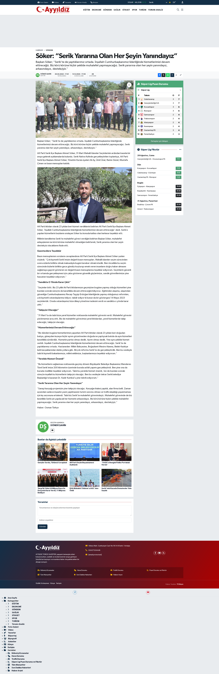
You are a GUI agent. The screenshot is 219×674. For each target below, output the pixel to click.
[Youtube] (159, 553)
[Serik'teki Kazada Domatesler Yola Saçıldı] (117, 478)
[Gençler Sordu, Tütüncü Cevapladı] (53, 452)
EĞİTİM (86, 10)
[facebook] (75, 592)
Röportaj (12, 636)
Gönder (42, 527)
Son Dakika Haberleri (84, 575)
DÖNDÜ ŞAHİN (58, 425)
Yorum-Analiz (82, 2)
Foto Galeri (44, 2)
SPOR (134, 10)
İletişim (95, 2)
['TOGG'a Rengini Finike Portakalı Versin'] (117, 452)
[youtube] (148, 592)
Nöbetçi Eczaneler (47, 570)
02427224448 (94, 550)
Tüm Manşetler (45, 575)
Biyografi (12, 639)
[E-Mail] (52, 430)
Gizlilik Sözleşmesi (42, 583)
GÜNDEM (107, 10)
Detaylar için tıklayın (159, 141)
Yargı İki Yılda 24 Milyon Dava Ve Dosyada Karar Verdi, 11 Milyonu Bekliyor (51, 490)
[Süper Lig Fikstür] (180, 150)
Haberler (39, 50)
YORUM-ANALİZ (155, 10)
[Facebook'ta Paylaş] (159, 75)
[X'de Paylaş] (163, 75)
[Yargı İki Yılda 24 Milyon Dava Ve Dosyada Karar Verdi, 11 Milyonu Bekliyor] (53, 478)
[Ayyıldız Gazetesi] (53, 10)
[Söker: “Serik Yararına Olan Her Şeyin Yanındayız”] (84, 109)
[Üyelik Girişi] (181, 2)
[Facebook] (155, 553)
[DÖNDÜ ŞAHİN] (43, 427)
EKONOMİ (96, 10)
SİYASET (126, 10)
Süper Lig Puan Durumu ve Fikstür (27, 662)
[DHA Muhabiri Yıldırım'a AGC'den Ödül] (85, 478)
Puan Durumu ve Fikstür (158, 570)
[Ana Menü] (182, 9)
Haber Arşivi (117, 575)
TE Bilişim (180, 584)
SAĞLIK (117, 10)
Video (56, 2)
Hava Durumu (82, 570)
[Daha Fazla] (172, 75)
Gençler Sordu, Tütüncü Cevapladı (52, 463)
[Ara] (178, 9)
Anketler (12, 642)
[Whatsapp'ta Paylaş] (168, 75)
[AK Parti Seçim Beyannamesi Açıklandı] (85, 452)
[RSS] (163, 553)
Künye (52, 583)
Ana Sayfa (12, 598)
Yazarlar (68, 2)
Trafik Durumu (118, 570)
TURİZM (142, 10)
